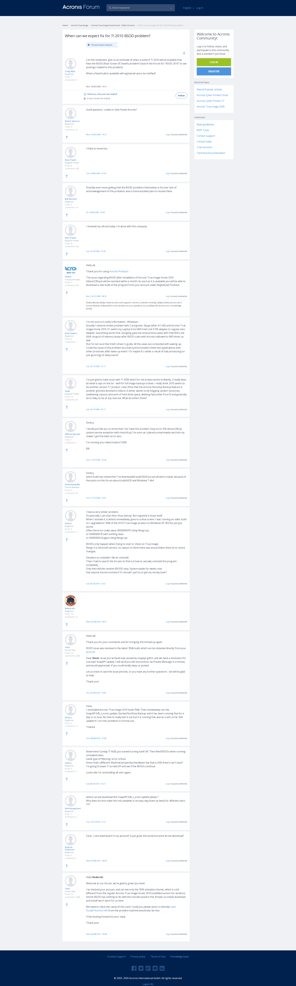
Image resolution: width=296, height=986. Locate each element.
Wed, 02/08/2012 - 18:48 (96, 934)
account (90, 652)
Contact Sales (204, 141)
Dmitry (68, 276)
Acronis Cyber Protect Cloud (212, 95)
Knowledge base (179, 956)
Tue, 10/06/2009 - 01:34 (96, 173)
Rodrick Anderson (69, 848)
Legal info (148, 984)
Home (65, 25)
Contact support (206, 136)
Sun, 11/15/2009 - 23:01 (96, 497)
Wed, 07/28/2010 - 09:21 (96, 621)
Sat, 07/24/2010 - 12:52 (95, 583)
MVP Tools (203, 130)
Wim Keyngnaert (73, 808)
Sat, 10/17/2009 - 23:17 (95, 409)
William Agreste (72, 434)
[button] (171, 8)
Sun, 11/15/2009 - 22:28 (96, 459)
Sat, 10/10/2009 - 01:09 (95, 251)
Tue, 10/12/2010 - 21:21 (96, 821)
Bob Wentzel (71, 199)
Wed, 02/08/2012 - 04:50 (96, 860)
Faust (67, 391)
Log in (199, 8)
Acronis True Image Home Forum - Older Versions (113, 25)
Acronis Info (101, 910)
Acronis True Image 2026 (211, 106)
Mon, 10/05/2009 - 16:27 (96, 134)
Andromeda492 (72, 484)
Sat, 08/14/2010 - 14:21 (95, 783)
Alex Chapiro (71, 333)
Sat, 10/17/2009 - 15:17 (95, 366)
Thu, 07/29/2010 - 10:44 (96, 692)
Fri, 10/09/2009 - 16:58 (95, 212)
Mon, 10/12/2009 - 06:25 (96, 296)
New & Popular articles (209, 89)
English (187, 8)
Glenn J (68, 523)
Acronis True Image (79, 25)
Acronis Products (118, 271)
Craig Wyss (70, 71)
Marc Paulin (70, 160)
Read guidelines (205, 124)
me (159, 906)
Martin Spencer (72, 121)
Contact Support (116, 956)
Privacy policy (138, 956)
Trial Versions (204, 147)
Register (213, 71)
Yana (67, 647)
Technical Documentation (211, 153)
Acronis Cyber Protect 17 (210, 101)
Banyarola (70, 608)
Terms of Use (157, 956)
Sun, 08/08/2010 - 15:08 (96, 738)
